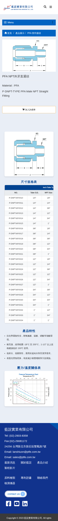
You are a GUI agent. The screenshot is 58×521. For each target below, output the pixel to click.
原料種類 (9, 477)
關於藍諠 (26, 462)
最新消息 (9, 462)
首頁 (9, 33)
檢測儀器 (9, 483)
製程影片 (9, 467)
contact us (16, 493)
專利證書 (26, 477)
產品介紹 (42, 462)
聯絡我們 (42, 477)
